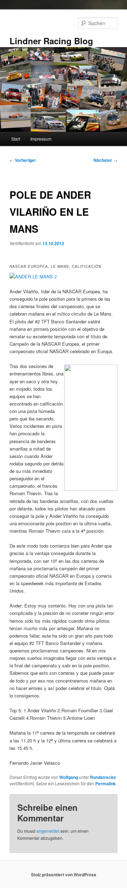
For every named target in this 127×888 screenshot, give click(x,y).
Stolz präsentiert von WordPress (63, 874)
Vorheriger (23, 160)
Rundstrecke (103, 777)
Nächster (105, 160)
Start (15, 139)
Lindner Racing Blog (51, 41)
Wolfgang (68, 777)
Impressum (41, 139)
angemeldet (47, 831)
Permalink (105, 783)
